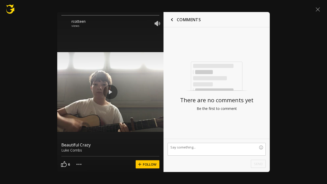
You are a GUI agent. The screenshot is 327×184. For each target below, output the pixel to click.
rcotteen (79, 21)
